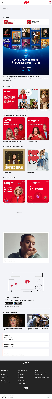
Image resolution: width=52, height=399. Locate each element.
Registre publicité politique (40, 372)
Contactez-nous (21, 383)
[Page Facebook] (26, 363)
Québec (2, 377)
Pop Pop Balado (32, 172)
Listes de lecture (21, 378)
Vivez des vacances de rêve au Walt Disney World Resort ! (17, 110)
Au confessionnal (8, 172)
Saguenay (3, 372)
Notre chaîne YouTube (5, 381)
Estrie (2, 378)
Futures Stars (21, 380)
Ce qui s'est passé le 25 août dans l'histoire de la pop (37, 329)
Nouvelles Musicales (22, 381)
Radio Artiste (20, 377)
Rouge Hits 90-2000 (32, 204)
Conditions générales (39, 375)
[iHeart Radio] (50, 2)
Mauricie (3, 380)
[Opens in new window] (26, 51)
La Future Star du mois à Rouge (11, 259)
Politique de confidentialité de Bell (42, 377)
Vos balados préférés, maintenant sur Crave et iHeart (21, 77)
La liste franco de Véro (8, 204)
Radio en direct (21, 374)
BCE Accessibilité (38, 374)
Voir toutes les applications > (17, 306)
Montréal (3, 374)
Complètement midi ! (32, 141)
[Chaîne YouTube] (28, 363)
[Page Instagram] (23, 363)
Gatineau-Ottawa (4, 375)
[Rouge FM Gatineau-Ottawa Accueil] (26, 2)
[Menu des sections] (2, 2)
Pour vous (20, 372)
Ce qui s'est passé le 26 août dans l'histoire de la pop (13, 329)
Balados (19, 375)
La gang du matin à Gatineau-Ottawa (12, 141)
